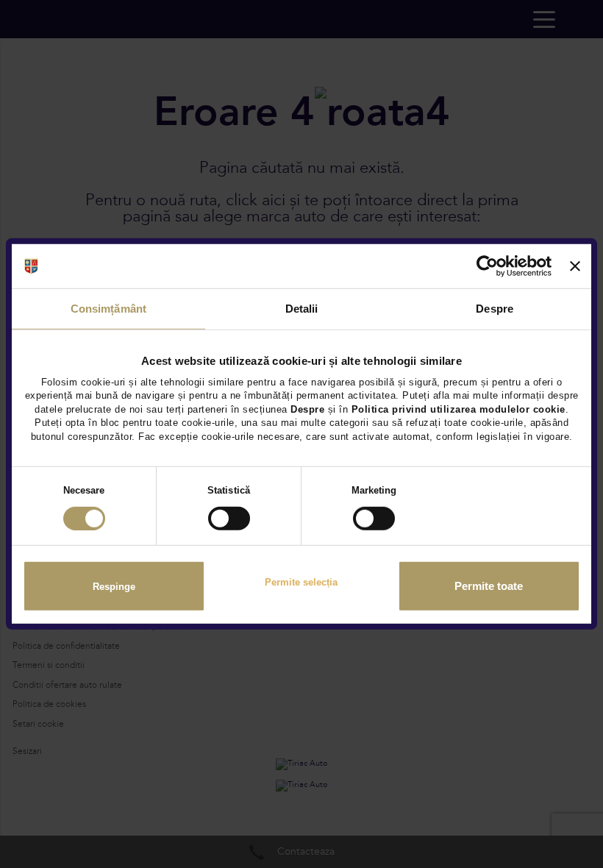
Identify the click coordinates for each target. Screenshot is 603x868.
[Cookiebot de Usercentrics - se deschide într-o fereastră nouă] (487, 266)
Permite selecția (301, 582)
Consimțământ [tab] (108, 308)
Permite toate (488, 586)
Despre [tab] (494, 308)
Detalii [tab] (301, 308)
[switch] (229, 518)
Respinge (114, 585)
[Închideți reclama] (575, 266)
